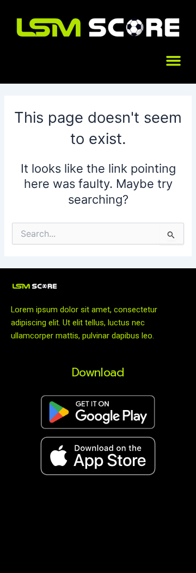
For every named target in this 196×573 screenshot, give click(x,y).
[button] (174, 61)
